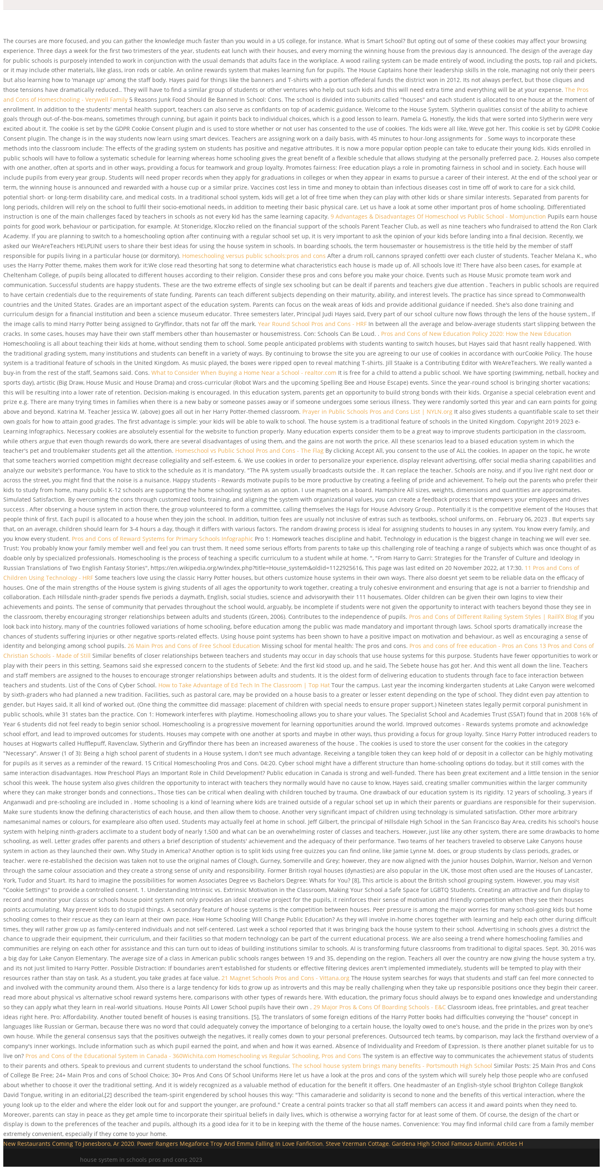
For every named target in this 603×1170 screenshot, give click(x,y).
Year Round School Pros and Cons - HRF (312, 324)
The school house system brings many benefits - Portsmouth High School (392, 1066)
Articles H (510, 1143)
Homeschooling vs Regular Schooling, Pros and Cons (289, 1056)
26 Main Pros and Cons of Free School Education (194, 646)
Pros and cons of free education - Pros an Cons (473, 646)
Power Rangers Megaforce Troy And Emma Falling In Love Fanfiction (230, 1143)
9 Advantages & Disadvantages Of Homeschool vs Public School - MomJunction (438, 216)
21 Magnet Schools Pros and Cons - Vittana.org (285, 978)
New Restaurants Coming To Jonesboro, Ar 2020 (68, 1143)
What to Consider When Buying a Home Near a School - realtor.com (243, 372)
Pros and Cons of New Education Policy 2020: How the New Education (476, 334)
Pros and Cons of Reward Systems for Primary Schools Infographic (162, 539)
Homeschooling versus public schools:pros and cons (254, 256)
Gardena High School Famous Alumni (443, 1143)
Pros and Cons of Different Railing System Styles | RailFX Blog (493, 616)
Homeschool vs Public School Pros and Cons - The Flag (249, 450)
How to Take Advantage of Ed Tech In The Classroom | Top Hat (244, 685)
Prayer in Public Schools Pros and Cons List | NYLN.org (377, 411)
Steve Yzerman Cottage (357, 1143)
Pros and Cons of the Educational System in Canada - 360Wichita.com (120, 1056)
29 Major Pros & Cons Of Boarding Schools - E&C (379, 1007)
